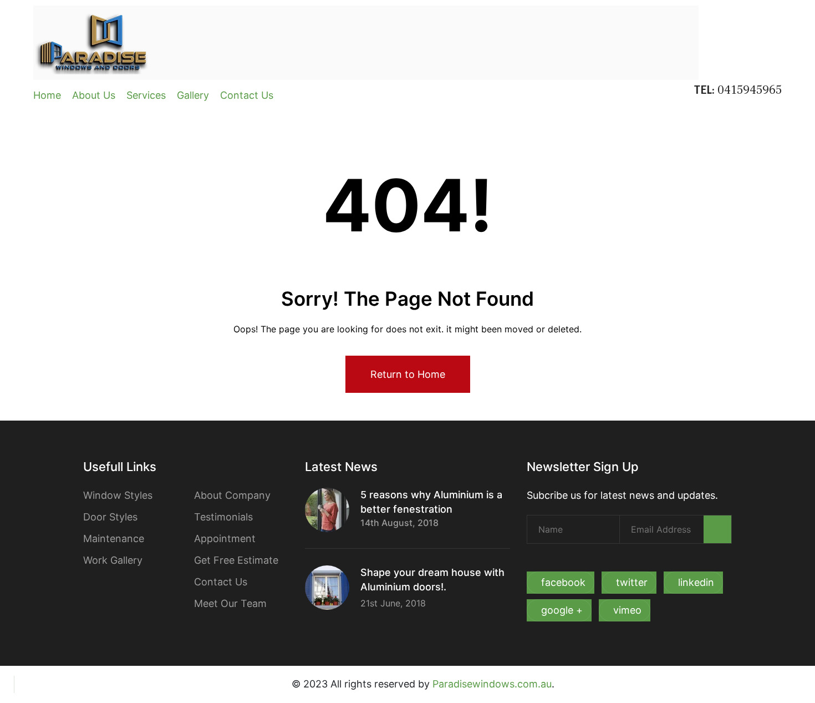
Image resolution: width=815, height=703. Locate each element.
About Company (232, 495)
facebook (563, 582)
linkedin (696, 582)
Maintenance (113, 538)
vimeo (627, 610)
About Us (93, 95)
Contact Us (246, 95)
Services (146, 95)
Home (47, 95)
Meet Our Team (230, 603)
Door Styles (110, 517)
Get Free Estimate (236, 560)
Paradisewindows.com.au (492, 684)
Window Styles (117, 495)
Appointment (225, 538)
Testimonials (223, 517)
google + (562, 610)
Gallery (193, 95)
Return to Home (407, 374)
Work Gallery (112, 560)
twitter (632, 582)
